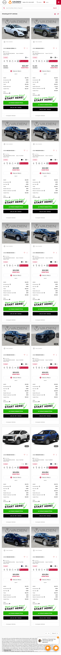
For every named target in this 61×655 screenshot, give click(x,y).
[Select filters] (55, 14)
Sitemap (48, 651)
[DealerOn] (7, 650)
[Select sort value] (58, 14)
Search (55, 8)
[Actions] (27, 48)
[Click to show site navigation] (58, 2)
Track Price (17, 71)
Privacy (45, 651)
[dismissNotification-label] (58, 637)
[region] (15, 85)
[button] (28, 28)
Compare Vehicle (10, 115)
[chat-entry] (48, 648)
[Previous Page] (46, 633)
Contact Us (41, 651)
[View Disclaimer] (15, 61)
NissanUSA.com (53, 651)
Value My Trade (16, 107)
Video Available (8, 42)
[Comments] (18, 61)
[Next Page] (48, 633)
